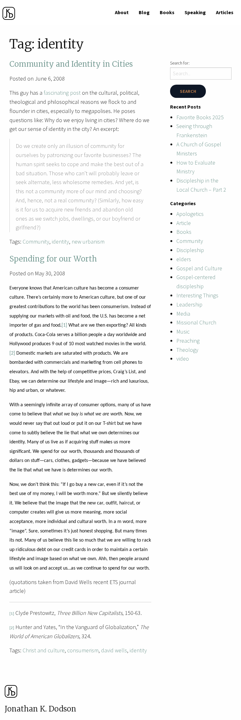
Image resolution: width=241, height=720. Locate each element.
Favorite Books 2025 (200, 117)
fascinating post (62, 92)
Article (183, 223)
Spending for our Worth (53, 259)
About (122, 12)
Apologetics (190, 213)
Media (183, 313)
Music (183, 331)
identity (60, 241)
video (182, 358)
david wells (114, 650)
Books (167, 12)
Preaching (188, 340)
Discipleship (190, 250)
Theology (187, 349)
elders (183, 259)
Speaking (195, 12)
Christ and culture (44, 650)
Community (36, 241)
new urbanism (88, 241)
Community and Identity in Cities (71, 64)
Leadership (189, 304)
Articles (224, 12)
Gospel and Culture (199, 268)
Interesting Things (197, 295)
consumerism (83, 650)
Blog (144, 12)
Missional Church (196, 322)
